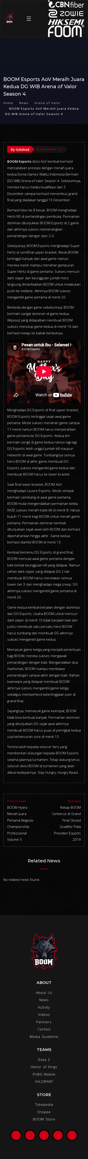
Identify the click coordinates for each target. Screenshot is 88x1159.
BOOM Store (44, 1119)
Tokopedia (44, 1104)
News (24, 103)
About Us (44, 992)
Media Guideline (44, 1036)
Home (8, 103)
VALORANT (44, 1081)
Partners (44, 1022)
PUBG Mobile (44, 1074)
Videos (44, 1014)
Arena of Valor (48, 103)
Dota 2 (44, 1059)
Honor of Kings (44, 1066)
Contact (44, 1029)
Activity (44, 1007)
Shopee (44, 1112)
